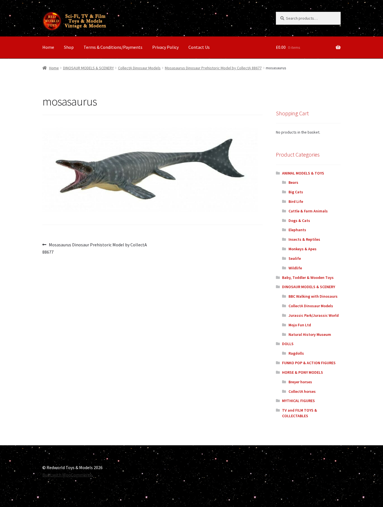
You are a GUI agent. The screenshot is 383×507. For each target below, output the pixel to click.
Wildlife (295, 267)
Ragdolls (296, 353)
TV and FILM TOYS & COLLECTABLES (299, 413)
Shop (69, 47)
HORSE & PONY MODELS (302, 372)
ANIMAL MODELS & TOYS (303, 173)
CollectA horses (302, 391)
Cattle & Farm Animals (308, 211)
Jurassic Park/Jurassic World (314, 315)
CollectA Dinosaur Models (139, 67)
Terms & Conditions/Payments (113, 47)
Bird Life (296, 201)
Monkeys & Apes (303, 248)
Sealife (295, 258)
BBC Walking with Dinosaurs (313, 296)
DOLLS (288, 343)
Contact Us (199, 47)
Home (48, 47)
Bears (293, 182)
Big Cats (296, 191)
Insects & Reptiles (304, 239)
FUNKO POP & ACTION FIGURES (309, 362)
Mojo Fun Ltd (300, 324)
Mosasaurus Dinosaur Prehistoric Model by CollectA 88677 (213, 67)
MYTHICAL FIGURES (298, 400)
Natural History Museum (310, 334)
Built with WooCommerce (67, 475)
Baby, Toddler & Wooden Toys (308, 277)
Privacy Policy (165, 47)
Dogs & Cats (299, 220)
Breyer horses (300, 381)
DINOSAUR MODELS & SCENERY (88, 67)
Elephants (297, 229)
